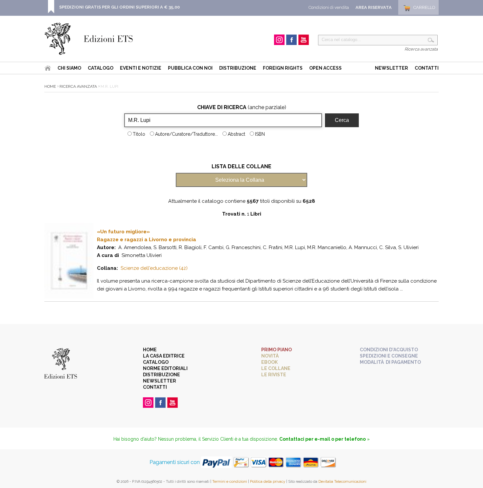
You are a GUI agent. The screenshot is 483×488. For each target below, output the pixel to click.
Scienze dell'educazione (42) (154, 268)
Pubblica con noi (190, 68)
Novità (270, 356)
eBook (269, 362)
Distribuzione (237, 68)
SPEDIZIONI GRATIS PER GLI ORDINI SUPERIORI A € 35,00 (119, 7)
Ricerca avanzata (421, 49)
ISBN (260, 134)
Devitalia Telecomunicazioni (342, 481)
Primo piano (276, 349)
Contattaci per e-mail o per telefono (322, 439)
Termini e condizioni (229, 481)
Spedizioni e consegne (389, 356)
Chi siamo (69, 68)
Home (50, 86)
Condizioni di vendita (329, 7)
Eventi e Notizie (140, 68)
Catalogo (100, 68)
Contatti (427, 68)
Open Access (325, 68)
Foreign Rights (283, 68)
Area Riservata (374, 7)
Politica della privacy (267, 481)
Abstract (236, 134)
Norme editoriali (165, 368)
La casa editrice (164, 356)
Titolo (139, 134)
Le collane (275, 368)
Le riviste (273, 374)
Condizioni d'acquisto (389, 349)
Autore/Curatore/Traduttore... (186, 134)
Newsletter (391, 68)
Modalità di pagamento (390, 362)
